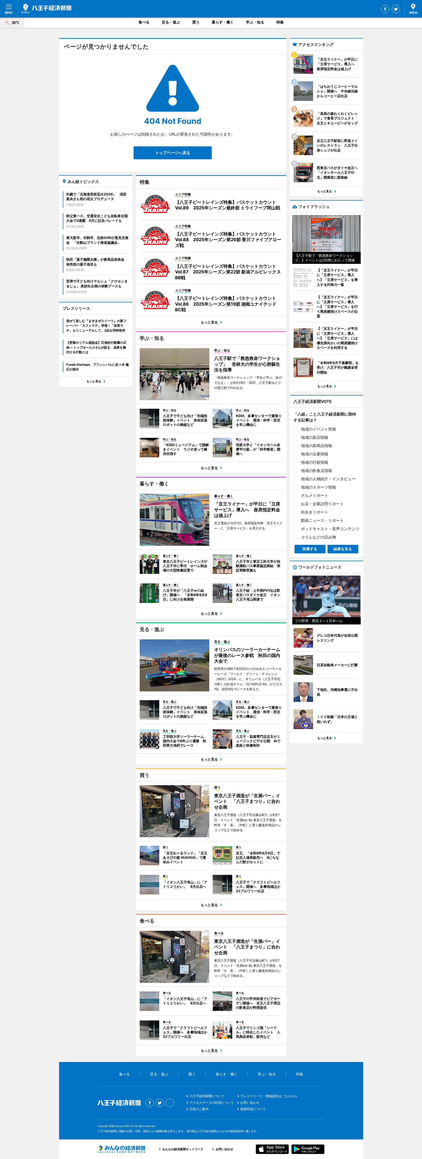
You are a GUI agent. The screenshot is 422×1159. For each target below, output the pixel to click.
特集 (280, 22)
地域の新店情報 (314, 437)
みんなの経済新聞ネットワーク (121, 1149)
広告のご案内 (199, 1109)
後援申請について (253, 1109)
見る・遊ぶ (171, 22)
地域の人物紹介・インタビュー (328, 479)
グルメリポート (314, 495)
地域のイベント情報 (318, 429)
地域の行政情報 (314, 462)
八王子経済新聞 (46, 8)
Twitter (396, 9)
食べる (143, 22)
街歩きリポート (314, 512)
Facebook (385, 9)
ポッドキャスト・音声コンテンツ (330, 528)
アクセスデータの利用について (212, 1103)
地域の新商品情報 (316, 445)
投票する (310, 549)
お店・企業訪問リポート (322, 504)
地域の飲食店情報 (316, 470)
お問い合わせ (249, 1103)
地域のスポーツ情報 (318, 487)
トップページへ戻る (172, 152)
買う (196, 22)
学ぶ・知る (255, 22)
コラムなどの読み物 (318, 537)
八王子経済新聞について (207, 1096)
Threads (170, 1103)
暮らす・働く (223, 22)
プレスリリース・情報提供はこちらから (268, 1096)
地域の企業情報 (314, 454)
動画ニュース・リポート (322, 520)
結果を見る (343, 549)
